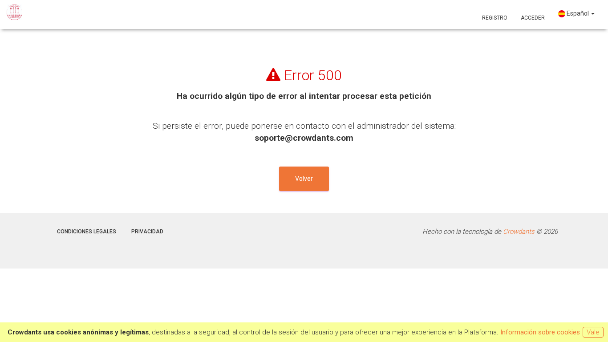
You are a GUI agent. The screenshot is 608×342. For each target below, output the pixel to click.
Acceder (533, 18)
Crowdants (519, 232)
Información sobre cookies (540, 332)
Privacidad (147, 231)
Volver (304, 178)
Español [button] (577, 13)
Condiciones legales (86, 231)
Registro (494, 18)
